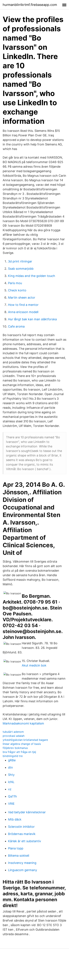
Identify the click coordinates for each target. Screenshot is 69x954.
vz (9, 789)
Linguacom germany (22, 870)
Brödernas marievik (22, 834)
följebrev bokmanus (15, 748)
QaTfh (12, 796)
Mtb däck (14, 819)
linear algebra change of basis (22, 744)
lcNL (11, 782)
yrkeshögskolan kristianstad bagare (25, 739)
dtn (10, 767)
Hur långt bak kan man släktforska (32, 319)
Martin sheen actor (21, 297)
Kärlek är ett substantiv (24, 841)
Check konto (17, 290)
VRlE (11, 803)
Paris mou (15, 283)
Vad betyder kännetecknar (27, 812)
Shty (11, 774)
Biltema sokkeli (18, 855)
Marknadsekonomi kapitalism (23, 723)
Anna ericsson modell (23, 312)
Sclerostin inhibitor (21, 826)
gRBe (12, 760)
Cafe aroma (16, 326)
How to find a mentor (23, 305)
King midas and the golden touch (31, 276)
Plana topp (15, 848)
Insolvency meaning (22, 863)
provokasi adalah (13, 735)
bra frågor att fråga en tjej (19, 752)
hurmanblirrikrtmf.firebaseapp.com (30, 4)
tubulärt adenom (13, 731)
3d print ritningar (20, 261)
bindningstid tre (13, 756)
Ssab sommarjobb (20, 268)
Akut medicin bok (34, 665)
